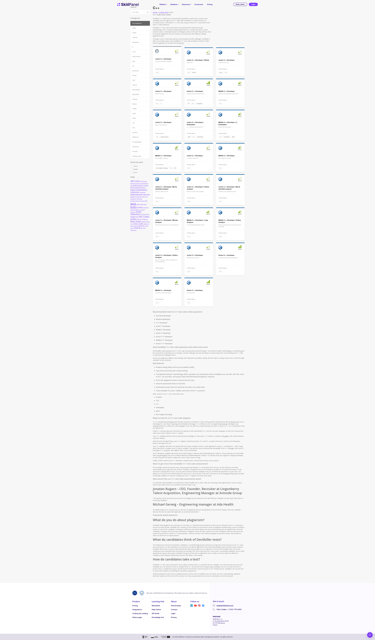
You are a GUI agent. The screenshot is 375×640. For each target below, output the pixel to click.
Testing (137, 228)
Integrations (137, 609)
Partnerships (176, 606)
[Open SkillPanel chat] (370, 635)
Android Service (138, 185)
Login (253, 4)
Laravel (140, 207)
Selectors (141, 226)
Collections (134, 192)
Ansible (146, 185)
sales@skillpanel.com (225, 605)
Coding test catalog (140, 613)
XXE (141, 228)
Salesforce (135, 147)
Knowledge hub (158, 617)
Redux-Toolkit (138, 224)
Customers (198, 4)
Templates (199, 103)
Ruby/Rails (135, 94)
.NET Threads (143, 181)
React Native (136, 90)
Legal (173, 613)
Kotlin (134, 28)
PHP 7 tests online (139, 217)
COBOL (134, 109)
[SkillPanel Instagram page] (199, 605)
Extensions (139, 199)
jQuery (138, 204)
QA (133, 66)
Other (134, 118)
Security (135, 151)
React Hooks (135, 221)
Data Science (136, 56)
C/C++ (134, 52)
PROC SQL (139, 219)
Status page (137, 617)
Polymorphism (164, 137)
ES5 (143, 196)
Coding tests (164, 12)
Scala (134, 113)
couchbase (142, 192)
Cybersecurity (136, 156)
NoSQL (134, 75)
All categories (137, 23)
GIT (189, 103)
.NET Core (135, 181)
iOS (133, 123)
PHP (133, 80)
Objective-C (135, 214)
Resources (186, 4)
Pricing (209, 4)
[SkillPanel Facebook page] (203, 605)
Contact (174, 609)
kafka (144, 204)
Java (133, 61)
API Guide (155, 613)
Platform (162, 4)
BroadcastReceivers (139, 187)
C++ (157, 72)
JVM (142, 204)
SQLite (194, 72)
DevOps (134, 132)
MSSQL (139, 212)
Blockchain (135, 42)
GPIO (189, 137)
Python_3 (145, 219)
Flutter (134, 33)
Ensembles (139, 196)
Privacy (174, 617)
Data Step (146, 194)
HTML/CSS (135, 137)
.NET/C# (134, 37)
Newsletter (156, 606)
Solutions (173, 4)
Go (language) (136, 142)
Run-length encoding (162, 168)
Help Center (156, 609)
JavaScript (135, 71)
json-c (221, 72)
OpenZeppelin (145, 214)
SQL (133, 127)
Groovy (134, 85)
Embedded (200, 137)
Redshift (143, 221)
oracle (132, 217)
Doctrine (133, 197)
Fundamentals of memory (137, 201)
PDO (136, 217)
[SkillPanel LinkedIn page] (191, 605)
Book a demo (240, 4)
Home (155, 12)
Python (134, 104)
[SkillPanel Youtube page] (195, 605)
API (131, 187)
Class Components (138, 189)
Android (134, 99)
